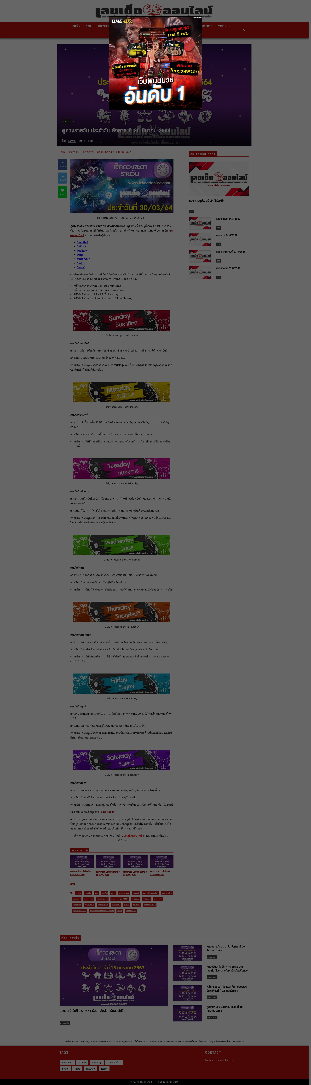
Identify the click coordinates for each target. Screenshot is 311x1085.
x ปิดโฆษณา (197, 18)
